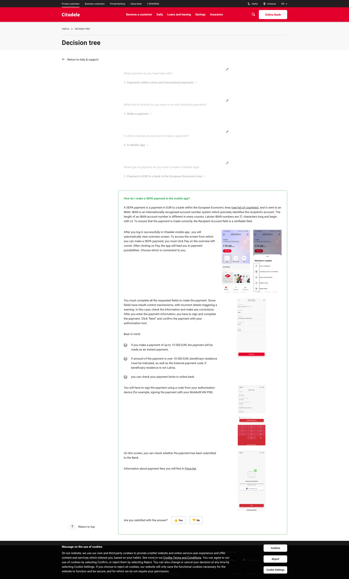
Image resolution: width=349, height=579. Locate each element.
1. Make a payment (136, 113)
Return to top (86, 526)
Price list (190, 468)
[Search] (253, 14)
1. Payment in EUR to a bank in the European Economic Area (163, 176)
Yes (181, 520)
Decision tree (82, 29)
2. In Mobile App (134, 145)
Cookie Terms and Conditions (182, 557)
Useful (66, 29)
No (198, 520)
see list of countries (245, 207)
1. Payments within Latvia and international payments (159, 82)
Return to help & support (83, 59)
